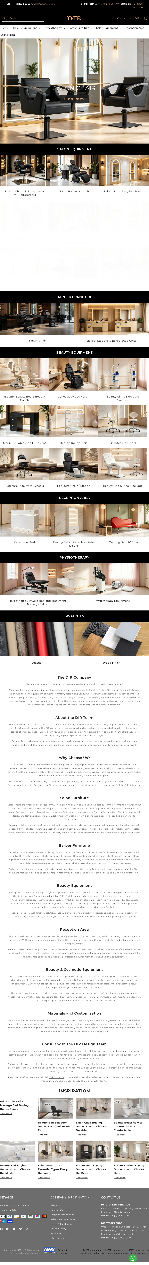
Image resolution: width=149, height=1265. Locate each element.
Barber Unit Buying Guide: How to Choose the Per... (91, 1169)
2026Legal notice (140, 1253)
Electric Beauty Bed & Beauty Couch (24, 398)
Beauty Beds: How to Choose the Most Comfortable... (128, 1126)
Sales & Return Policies (63, 1219)
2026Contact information (115, 1253)
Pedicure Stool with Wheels (24, 486)
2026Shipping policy (88, 1253)
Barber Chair (37, 340)
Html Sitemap (58, 1238)
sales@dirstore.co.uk (45, 4)
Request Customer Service (14, 1205)
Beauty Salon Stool (123, 443)
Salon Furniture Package (111, 284)
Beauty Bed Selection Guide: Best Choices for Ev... (54, 1126)
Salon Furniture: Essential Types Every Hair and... (53, 1169)
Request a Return (9, 1210)
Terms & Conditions (61, 1224)
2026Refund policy (92, 1250)
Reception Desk (25, 542)
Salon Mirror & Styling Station (124, 191)
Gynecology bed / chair (74, 396)
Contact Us (57, 1210)
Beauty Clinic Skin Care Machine (123, 398)
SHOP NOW (74, 99)
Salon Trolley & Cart (24, 238)
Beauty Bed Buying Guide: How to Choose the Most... (15, 1169)
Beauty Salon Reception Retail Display (74, 544)
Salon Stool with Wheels (124, 238)
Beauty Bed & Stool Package (123, 486)
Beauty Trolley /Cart (73, 443)
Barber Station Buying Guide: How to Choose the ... (129, 1169)
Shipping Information (62, 1214)
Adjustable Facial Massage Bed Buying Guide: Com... (14, 1105)
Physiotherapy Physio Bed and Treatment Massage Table (37, 602)
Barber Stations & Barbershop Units (111, 340)
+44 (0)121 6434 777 (108, 4)
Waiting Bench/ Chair (124, 542)
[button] (26, 28)
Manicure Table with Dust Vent (24, 443)
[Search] (5, 18)
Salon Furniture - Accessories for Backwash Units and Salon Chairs (37, 286)
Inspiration (74, 1091)
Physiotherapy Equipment (111, 600)
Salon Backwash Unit (74, 191)
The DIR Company (74, 677)
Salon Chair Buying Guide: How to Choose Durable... (91, 1126)
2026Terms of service (138, 1250)
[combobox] (23, 18)
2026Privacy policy (115, 1250)
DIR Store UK (56, 1077)
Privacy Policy (58, 1228)
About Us (56, 1205)
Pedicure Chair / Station (73, 486)
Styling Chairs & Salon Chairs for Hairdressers (25, 193)
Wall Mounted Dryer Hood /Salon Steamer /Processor (74, 240)
